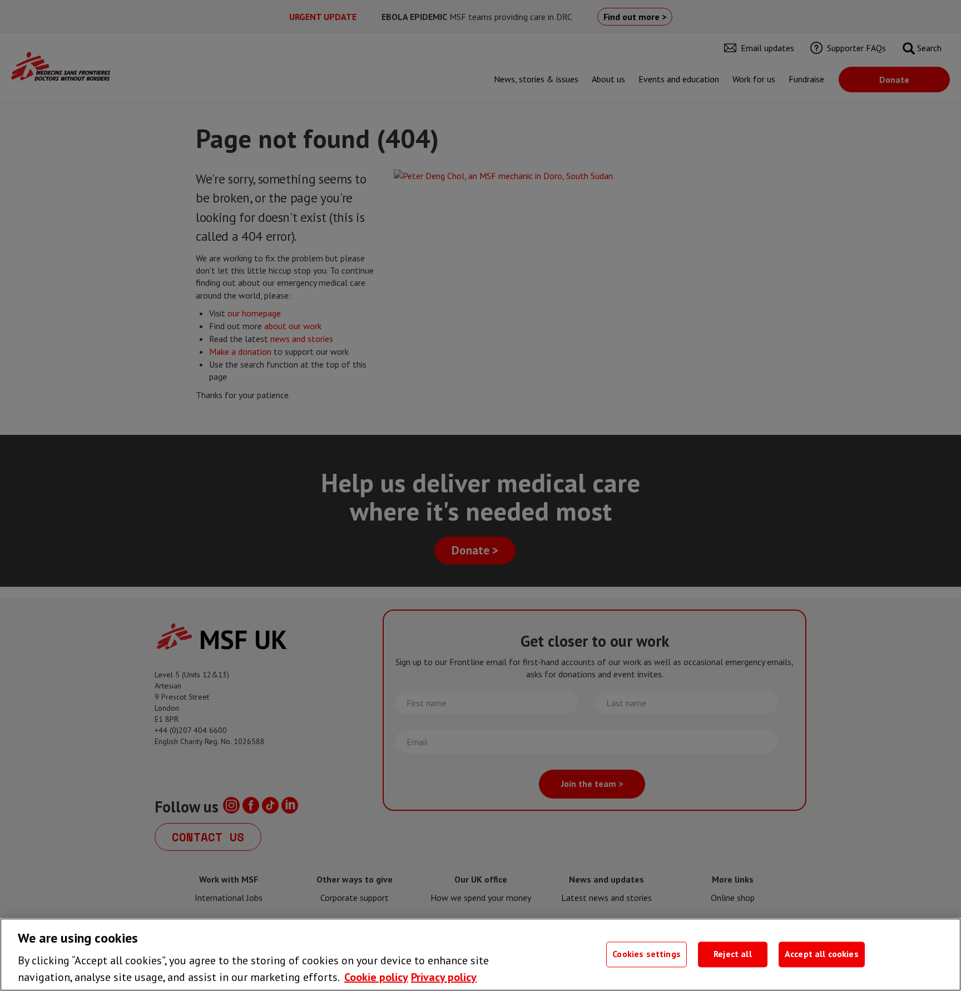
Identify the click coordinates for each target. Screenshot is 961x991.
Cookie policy (376, 977)
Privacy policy (444, 977)
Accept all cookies (822, 954)
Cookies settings (646, 954)
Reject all (733, 954)
